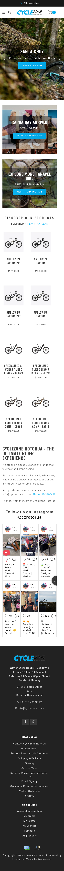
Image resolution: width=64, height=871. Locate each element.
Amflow (29, 796)
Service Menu (29, 768)
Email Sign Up (29, 781)
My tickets (29, 821)
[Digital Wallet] (37, 847)
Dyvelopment (45, 859)
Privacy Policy (29, 748)
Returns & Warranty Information (30, 753)
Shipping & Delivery (29, 758)
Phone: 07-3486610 (44, 494)
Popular (42, 223)
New (30, 223)
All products (29, 835)
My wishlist (29, 826)
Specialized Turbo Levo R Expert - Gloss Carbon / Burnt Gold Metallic (40, 373)
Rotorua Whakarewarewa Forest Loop (30, 775)
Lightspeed (18, 859)
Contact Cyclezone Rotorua (29, 743)
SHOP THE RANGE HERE (30, 135)
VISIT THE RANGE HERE (30, 192)
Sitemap (30, 763)
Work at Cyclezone (30, 791)
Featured (17, 223)
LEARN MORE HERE (32, 65)
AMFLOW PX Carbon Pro (13, 261)
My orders (29, 816)
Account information (29, 811)
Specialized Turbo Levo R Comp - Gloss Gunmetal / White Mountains (13, 428)
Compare (29, 830)
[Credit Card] (27, 847)
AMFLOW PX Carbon (41, 261)
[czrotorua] (7, 529)
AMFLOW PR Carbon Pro (13, 314)
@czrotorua (29, 517)
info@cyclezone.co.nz (31, 708)
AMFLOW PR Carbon (41, 314)
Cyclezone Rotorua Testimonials (29, 786)
